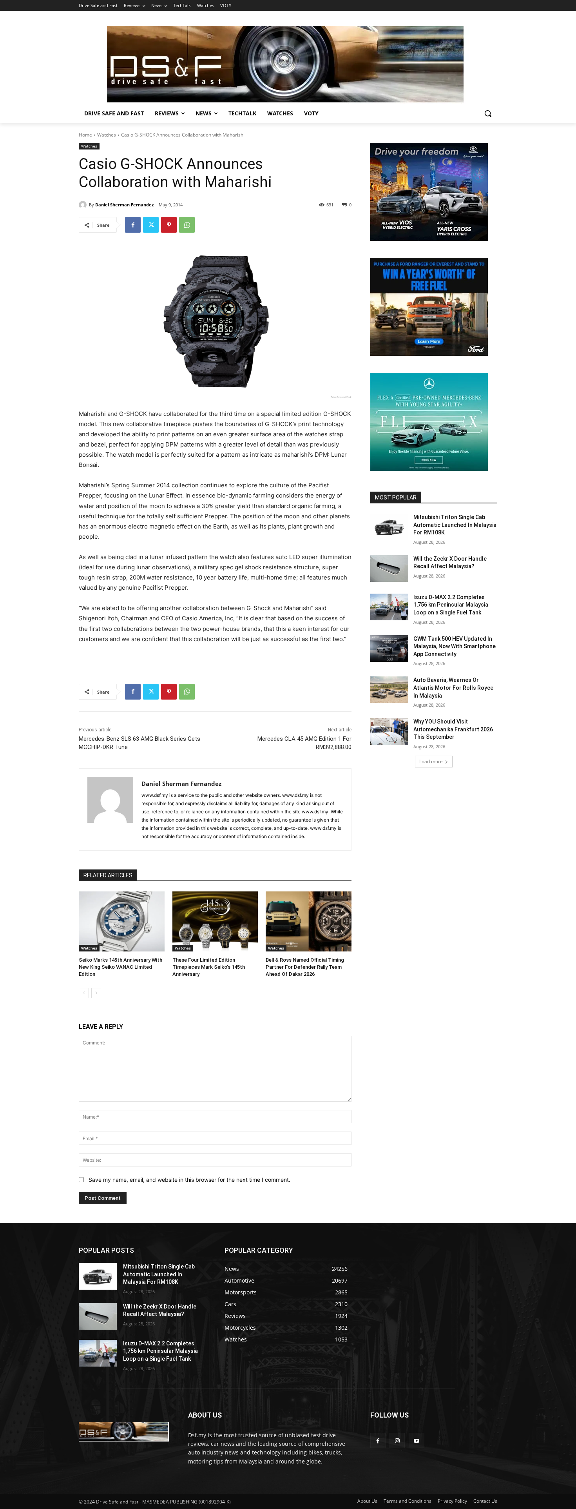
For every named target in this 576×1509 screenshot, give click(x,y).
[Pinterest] (169, 225)
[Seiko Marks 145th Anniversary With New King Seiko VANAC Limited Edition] (122, 921)
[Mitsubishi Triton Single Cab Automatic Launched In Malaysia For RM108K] (389, 527)
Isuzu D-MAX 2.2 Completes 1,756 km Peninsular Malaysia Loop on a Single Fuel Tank (450, 605)
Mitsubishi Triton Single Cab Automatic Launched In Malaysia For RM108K (454, 525)
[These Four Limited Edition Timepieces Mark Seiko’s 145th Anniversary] (215, 921)
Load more (431, 761)
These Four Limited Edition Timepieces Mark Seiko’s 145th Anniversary (208, 967)
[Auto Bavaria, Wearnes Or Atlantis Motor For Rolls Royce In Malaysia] (389, 689)
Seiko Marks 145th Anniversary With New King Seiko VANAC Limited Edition (120, 967)
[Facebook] (133, 225)
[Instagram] (397, 1440)
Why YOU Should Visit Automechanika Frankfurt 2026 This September (453, 729)
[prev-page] (84, 993)
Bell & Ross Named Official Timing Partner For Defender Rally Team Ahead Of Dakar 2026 (305, 967)
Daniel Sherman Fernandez (124, 205)
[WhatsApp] (187, 225)
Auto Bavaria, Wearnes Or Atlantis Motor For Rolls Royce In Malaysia (453, 687)
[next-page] (96, 993)
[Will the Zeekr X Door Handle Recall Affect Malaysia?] (389, 568)
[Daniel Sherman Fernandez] (84, 205)
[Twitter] (151, 225)
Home (85, 134)
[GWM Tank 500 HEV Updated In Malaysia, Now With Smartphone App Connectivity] (389, 648)
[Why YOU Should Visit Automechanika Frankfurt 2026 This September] (389, 731)
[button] (487, 113)
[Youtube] (416, 1440)
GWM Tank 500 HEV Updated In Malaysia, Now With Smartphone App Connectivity (454, 646)
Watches (106, 134)
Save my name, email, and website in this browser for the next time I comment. (189, 1179)
